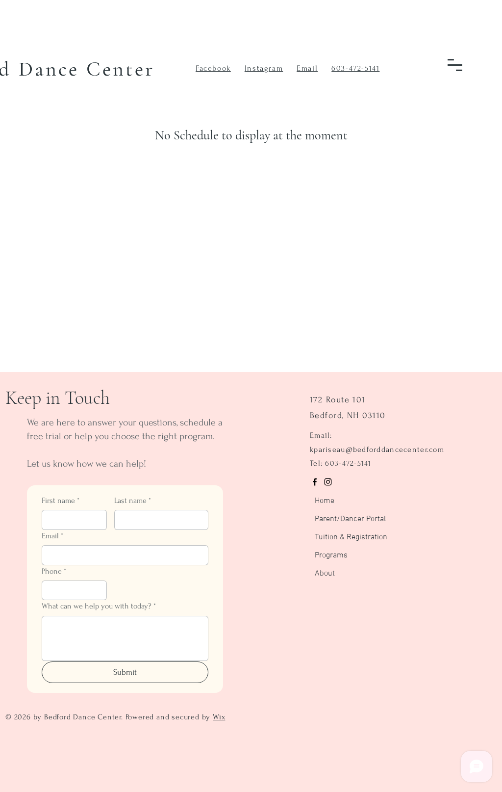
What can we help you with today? (99, 606)
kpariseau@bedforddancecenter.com (377, 449)
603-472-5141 (355, 68)
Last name (132, 500)
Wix (219, 717)
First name (60, 500)
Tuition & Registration (337, 537)
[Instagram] (328, 482)
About (325, 574)
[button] (455, 65)
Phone (54, 571)
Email (52, 535)
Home (324, 501)
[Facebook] (315, 482)
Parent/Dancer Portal (337, 519)
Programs (331, 555)
